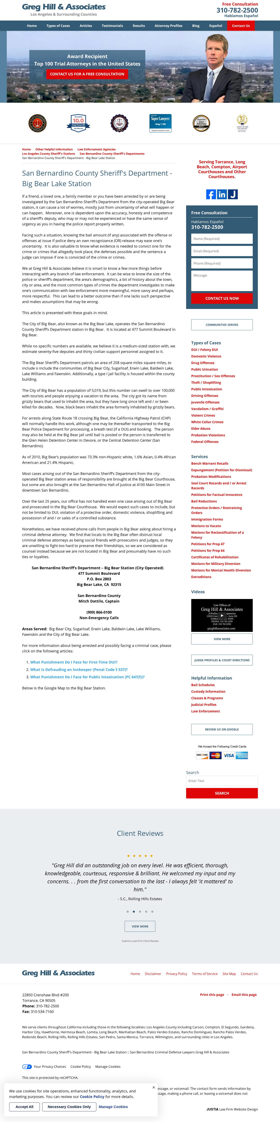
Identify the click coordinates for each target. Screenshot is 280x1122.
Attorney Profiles (168, 25)
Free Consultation (209, 212)
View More (140, 926)
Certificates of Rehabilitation (215, 557)
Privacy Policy (176, 973)
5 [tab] (152, 912)
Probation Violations (208, 435)
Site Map (229, 973)
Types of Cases (58, 25)
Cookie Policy (81, 1066)
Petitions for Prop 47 (207, 544)
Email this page (244, 994)
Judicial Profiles (203, 704)
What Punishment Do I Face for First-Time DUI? (74, 662)
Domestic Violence (206, 356)
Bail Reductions (204, 501)
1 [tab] (128, 912)
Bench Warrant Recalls (209, 463)
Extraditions (201, 577)
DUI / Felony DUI (204, 349)
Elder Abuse (200, 428)
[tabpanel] (140, 877)
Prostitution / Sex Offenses (213, 376)
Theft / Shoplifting (206, 382)
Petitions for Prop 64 (207, 550)
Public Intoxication (206, 389)
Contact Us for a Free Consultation (87, 73)
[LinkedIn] (222, 194)
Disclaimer (153, 973)
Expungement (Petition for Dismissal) (221, 470)
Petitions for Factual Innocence (216, 494)
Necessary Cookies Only (69, 1107)
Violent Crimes (203, 415)
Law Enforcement (205, 711)
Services (199, 456)
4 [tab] (146, 912)
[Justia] (233, 194)
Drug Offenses (202, 363)
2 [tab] (134, 912)
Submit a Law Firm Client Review (140, 941)
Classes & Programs (207, 698)
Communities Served (222, 325)
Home (32, 25)
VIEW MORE (222, 639)
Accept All (24, 1107)
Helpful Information (211, 678)
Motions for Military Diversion (215, 563)
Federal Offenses (205, 441)
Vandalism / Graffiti (207, 409)
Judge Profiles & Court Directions (222, 660)
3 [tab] (140, 912)
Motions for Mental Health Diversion (221, 570)
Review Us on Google (222, 729)
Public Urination (204, 369)
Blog (195, 25)
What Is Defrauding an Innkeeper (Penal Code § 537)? (79, 669)
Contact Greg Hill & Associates (237, 10)
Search (222, 793)
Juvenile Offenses (205, 402)
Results (139, 25)
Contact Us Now (222, 298)
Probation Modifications (211, 476)
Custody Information (208, 691)
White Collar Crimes (207, 422)
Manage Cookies (108, 1066)
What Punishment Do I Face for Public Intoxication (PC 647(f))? (87, 676)
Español (215, 25)
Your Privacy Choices (50, 1066)
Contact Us (241, 25)
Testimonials (112, 25)
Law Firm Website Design (232, 1109)
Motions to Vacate (206, 526)
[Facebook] (211, 194)
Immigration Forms (207, 519)
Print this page (212, 994)
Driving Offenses (204, 395)
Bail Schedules (203, 685)
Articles (86, 25)
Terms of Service (205, 973)
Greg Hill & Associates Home (64, 10)
